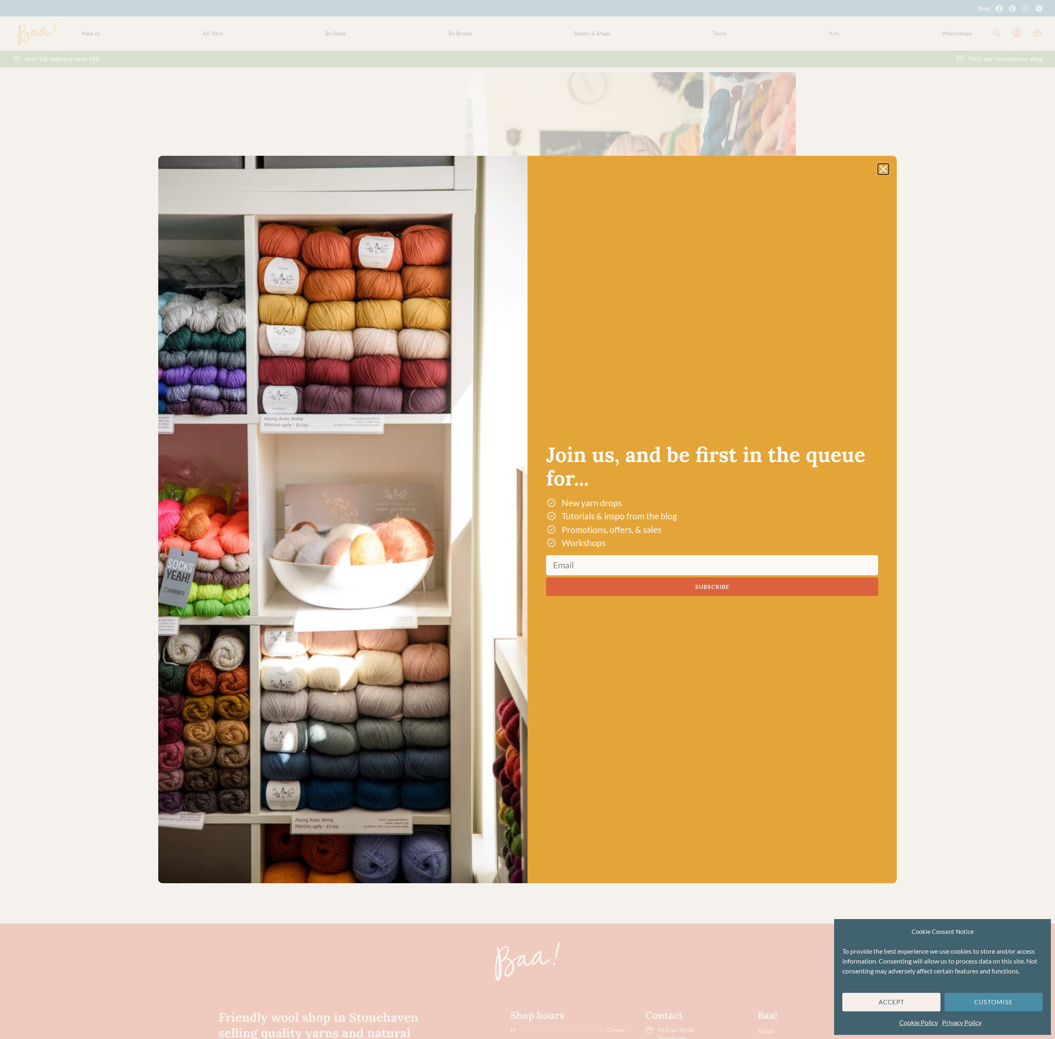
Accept (892, 1002)
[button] (883, 169)
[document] (527, 519)
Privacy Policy (962, 1022)
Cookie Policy (918, 1022)
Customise (993, 1002)
